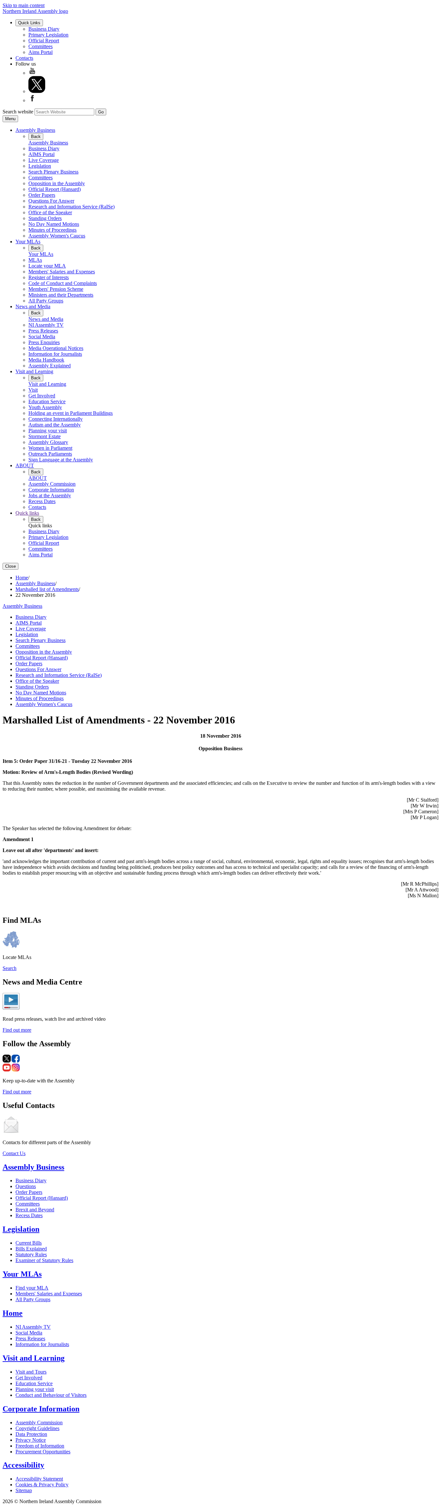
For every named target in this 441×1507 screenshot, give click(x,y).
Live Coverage (43, 160)
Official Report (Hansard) (54, 189)
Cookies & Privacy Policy (41, 1484)
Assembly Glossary (48, 442)
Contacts (24, 58)
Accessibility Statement (39, 1478)
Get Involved (41, 395)
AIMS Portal (41, 154)
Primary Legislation (48, 34)
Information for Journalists (55, 354)
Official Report (43, 40)
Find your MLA (31, 1288)
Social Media (41, 336)
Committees (40, 46)
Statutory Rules (31, 1254)
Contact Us (14, 1153)
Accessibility (23, 1465)
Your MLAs (27, 241)
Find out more (17, 1030)
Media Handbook (46, 360)
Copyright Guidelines (37, 1428)
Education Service (47, 401)
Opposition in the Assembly (56, 183)
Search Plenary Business (53, 171)
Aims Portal (40, 52)
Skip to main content (24, 5)
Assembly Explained (49, 365)
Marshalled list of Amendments (47, 589)
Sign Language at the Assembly (60, 459)
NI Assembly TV (46, 325)
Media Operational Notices (55, 348)
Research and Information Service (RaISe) (71, 206)
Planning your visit (47, 430)
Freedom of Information (39, 1446)
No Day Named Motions (53, 224)
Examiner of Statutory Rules (44, 1260)
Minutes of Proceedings (52, 230)
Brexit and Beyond (34, 1209)
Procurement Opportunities (42, 1451)
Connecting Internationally (55, 419)
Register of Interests (48, 277)
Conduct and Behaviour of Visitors (51, 1395)
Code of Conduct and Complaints (62, 283)
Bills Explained (31, 1248)
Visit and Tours (30, 1372)
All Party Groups (45, 300)
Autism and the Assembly (54, 424)
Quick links (27, 513)
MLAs (35, 260)
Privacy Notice (30, 1440)
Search (9, 968)
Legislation (39, 166)
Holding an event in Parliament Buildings (70, 413)
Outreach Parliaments (50, 454)
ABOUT (24, 465)
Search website (18, 111)
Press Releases (43, 330)
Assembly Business (35, 130)
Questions (25, 1186)
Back (36, 136)
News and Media (32, 306)
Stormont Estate (44, 436)
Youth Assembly (45, 407)
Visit (33, 390)
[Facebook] (32, 100)
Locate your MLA (47, 266)
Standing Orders (45, 218)
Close (10, 566)
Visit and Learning (34, 371)
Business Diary (43, 29)
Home (21, 577)
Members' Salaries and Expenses (61, 271)
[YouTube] (32, 73)
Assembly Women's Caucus (56, 235)
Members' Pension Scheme (55, 289)
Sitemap (23, 1490)
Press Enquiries (44, 342)
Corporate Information (51, 489)
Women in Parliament (50, 448)
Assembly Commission (52, 484)
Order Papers (41, 195)
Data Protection (31, 1434)
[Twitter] (36, 91)
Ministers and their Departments (60, 295)
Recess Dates (42, 501)
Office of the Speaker (50, 212)
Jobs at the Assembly (49, 495)
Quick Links (29, 22)
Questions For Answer (51, 201)
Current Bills (28, 1243)
